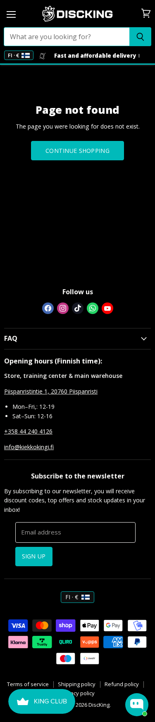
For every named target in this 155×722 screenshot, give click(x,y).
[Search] (140, 36)
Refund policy (122, 684)
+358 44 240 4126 (28, 431)
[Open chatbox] (136, 704)
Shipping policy (76, 684)
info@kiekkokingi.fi (29, 447)
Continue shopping (77, 151)
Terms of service (28, 684)
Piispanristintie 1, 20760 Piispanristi (51, 391)
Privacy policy (78, 693)
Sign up (34, 556)
